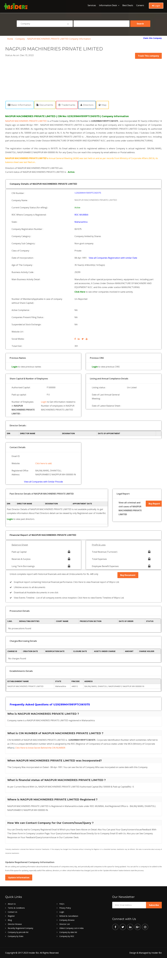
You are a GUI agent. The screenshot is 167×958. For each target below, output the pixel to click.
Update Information (18, 877)
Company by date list (68, 932)
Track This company (148, 55)
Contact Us (12, 912)
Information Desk (108, 5)
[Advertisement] (83, 78)
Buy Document (127, 575)
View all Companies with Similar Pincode (43, 481)
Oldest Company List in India (71, 928)
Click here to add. (43, 463)
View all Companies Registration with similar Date (113, 257)
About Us (12, 904)
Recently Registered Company (20, 928)
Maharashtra (80, 221)
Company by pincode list (18, 932)
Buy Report (154, 503)
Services (92, 5)
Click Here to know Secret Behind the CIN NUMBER (40, 747)
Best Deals (127, 5)
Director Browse (15, 924)
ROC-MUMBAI (81, 214)
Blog (10, 920)
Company (20, 38)
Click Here (80, 291)
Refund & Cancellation (68, 916)
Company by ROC (66, 936)
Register (11, 916)
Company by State (15, 936)
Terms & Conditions (16, 908)
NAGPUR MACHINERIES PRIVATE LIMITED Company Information (59, 38)
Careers (140, 5)
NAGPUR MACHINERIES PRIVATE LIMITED (26, 121)
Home (10, 38)
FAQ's (61, 904)
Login (157, 5)
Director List (64, 924)
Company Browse (66, 920)
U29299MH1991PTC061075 (87, 193)
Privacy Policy (65, 908)
